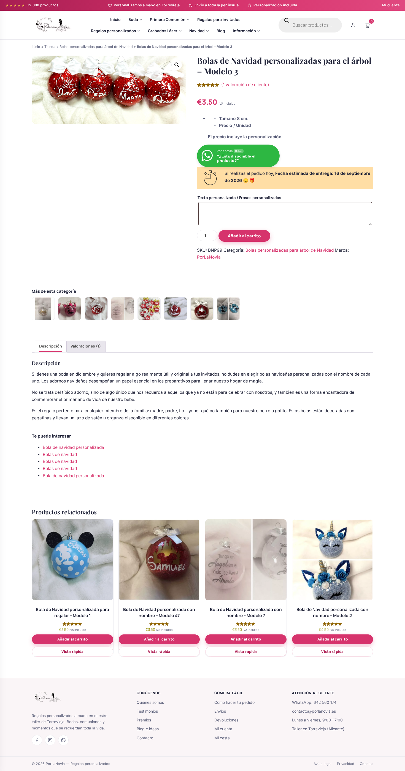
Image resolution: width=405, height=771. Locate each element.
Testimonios (147, 711)
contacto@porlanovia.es (314, 711)
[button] (177, 65)
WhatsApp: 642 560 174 (314, 702)
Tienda (49, 47)
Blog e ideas (148, 728)
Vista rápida (72, 651)
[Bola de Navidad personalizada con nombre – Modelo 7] (122, 308)
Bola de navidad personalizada (73, 447)
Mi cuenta (390, 5)
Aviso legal (322, 764)
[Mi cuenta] (353, 25)
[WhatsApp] (63, 740)
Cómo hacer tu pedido (234, 702)
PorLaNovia (209, 257)
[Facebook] (37, 740)
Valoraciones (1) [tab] (86, 346)
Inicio (36, 47)
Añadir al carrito (244, 236)
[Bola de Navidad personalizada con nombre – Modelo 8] (228, 308)
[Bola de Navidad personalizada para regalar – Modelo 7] (96, 308)
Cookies (366, 764)
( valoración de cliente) (245, 84)
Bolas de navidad (60, 454)
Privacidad (345, 764)
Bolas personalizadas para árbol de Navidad (96, 47)
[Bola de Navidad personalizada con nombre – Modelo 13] (43, 308)
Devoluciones (226, 720)
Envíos (220, 711)
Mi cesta (222, 737)
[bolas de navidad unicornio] (69, 308)
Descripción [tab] (50, 346)
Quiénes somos (150, 702)
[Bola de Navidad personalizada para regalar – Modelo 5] (175, 308)
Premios (144, 720)
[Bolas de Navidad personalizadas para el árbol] (149, 308)
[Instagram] (50, 740)
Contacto (145, 737)
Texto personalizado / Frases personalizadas (239, 197)
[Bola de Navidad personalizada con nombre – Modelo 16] (202, 308)
